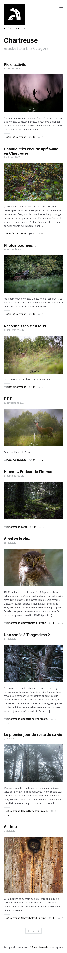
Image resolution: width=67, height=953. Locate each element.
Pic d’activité (15, 64)
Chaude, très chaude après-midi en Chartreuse (31, 151)
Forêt (24, 526)
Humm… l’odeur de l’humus (28, 472)
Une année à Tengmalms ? (27, 635)
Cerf (9, 137)
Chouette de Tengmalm (34, 718)
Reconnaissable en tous (25, 326)
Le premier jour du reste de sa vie (33, 734)
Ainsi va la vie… (18, 539)
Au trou (10, 826)
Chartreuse (19, 137)
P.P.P (8, 399)
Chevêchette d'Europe (33, 622)
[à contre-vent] (14, 16)
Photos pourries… (20, 245)
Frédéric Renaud (38, 947)
